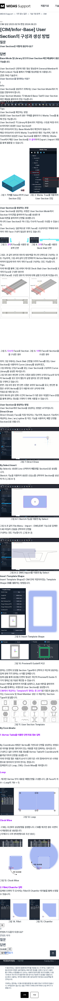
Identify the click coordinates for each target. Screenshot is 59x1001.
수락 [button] (24, 995)
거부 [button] (34, 995)
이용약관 (20, 961)
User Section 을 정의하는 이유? (15, 78)
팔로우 (4, 953)
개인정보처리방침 (9, 961)
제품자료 (45, 5)
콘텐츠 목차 (5, 935)
